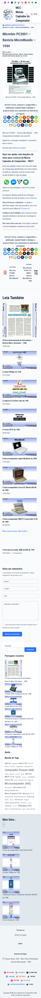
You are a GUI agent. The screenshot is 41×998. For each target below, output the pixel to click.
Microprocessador (11, 790)
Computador (28, 766)
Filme (17, 774)
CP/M (7, 774)
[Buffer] (24, 121)
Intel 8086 (24, 777)
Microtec (19, 56)
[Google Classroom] (36, 121)
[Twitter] (12, 117)
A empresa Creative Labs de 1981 (16, 401)
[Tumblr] (32, 117)
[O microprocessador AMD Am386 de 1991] (20, 538)
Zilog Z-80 (30, 809)
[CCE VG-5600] (20, 935)
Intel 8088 (31, 777)
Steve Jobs (23, 802)
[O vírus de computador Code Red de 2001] (21, 840)
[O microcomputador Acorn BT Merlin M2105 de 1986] (20, 475)
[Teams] (12, 121)
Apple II (23, 763)
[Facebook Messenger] (32, 2)
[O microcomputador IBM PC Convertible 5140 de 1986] (20, 507)
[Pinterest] (22, 2)
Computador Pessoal (11, 54)
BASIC (7, 766)
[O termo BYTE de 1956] (20, 417)
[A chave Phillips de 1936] (20, 360)
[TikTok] (19, 2)
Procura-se (25, 208)
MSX (7, 799)
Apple (8, 763)
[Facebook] (8, 2)
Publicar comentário (12, 634)
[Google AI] (28, 121)
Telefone (29, 802)
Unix (14, 806)
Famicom (12, 774)
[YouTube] (25, 2)
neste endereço (31, 198)
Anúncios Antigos (19, 148)
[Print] (20, 121)
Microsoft (28, 794)
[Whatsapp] (36, 117)
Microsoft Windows (20, 797)
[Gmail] (11, 125)
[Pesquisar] (26, 14)
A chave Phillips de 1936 (12, 372)
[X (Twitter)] (12, 2)
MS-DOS (30, 797)
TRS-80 (8, 806)
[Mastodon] (18, 125)
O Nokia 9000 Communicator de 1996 (18, 694)
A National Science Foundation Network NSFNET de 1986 (20, 896)
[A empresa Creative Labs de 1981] (20, 389)
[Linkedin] (16, 117)
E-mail (6, 589)
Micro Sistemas (13, 793)
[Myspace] (32, 121)
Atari (30, 763)
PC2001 (25, 56)
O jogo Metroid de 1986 (13, 706)
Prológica (26, 799)
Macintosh (22, 780)
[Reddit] (28, 117)
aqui (31, 205)
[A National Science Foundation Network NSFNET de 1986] (21, 884)
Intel (18, 777)
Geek (22, 774)
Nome (6, 581)
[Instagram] (5, 2)
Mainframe (30, 780)
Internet (9, 780)
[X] (9, 117)
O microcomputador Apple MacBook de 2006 (20, 459)
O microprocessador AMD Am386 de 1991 (19, 550)
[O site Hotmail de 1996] (21, 910)
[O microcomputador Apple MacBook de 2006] (20, 446)
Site (5, 596)
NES (12, 799)
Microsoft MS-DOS (9, 796)
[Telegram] (9, 121)
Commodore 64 (19, 766)
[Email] (16, 121)
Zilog (23, 809)
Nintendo (19, 799)
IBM (28, 774)
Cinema (12, 766)
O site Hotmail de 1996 (11, 920)
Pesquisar (8, 646)
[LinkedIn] (15, 2)
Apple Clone (15, 763)
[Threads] (22, 125)
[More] (30, 125)
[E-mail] (36, 2)
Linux (15, 780)
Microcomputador (9, 56)
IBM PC (21, 54)
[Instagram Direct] (20, 182)
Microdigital (8, 787)
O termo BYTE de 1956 (11, 430)
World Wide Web (15, 809)
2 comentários (17, 553)
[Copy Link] (20, 117)
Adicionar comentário (12, 604)
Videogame (25, 806)
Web (7, 809)
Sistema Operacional (12, 803)
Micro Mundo (28, 54)
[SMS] (14, 125)
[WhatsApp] (29, 2)
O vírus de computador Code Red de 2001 (20, 734)
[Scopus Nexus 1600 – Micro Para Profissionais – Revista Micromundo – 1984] (21, 960)
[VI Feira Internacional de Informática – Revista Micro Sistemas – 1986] (20, 320)
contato (12, 166)
